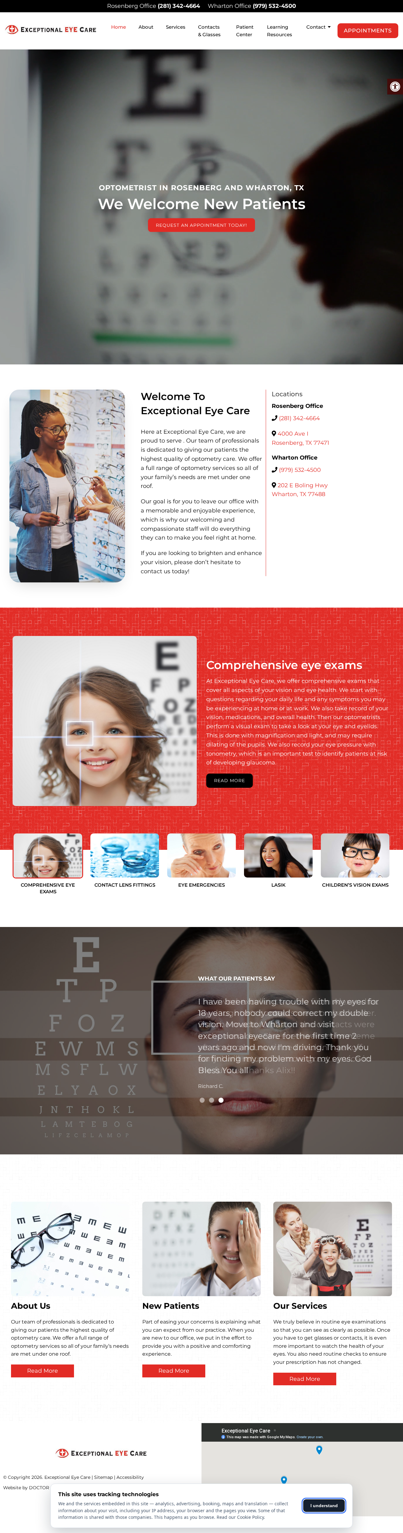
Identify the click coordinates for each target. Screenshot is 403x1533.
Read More (229, 780)
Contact (316, 27)
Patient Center (244, 30)
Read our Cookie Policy (240, 1517)
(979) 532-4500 (274, 6)
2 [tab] (211, 1100)
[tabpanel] (289, 1028)
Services (175, 27)
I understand (324, 1505)
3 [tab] (221, 1100)
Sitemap (103, 1477)
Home (118, 27)
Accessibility (130, 1477)
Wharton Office (230, 6)
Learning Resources (279, 30)
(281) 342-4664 (179, 6)
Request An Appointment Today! (201, 225)
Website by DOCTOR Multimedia (39, 1487)
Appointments (368, 30)
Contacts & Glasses (209, 30)
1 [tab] (202, 1100)
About (146, 27)
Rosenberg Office (132, 6)
